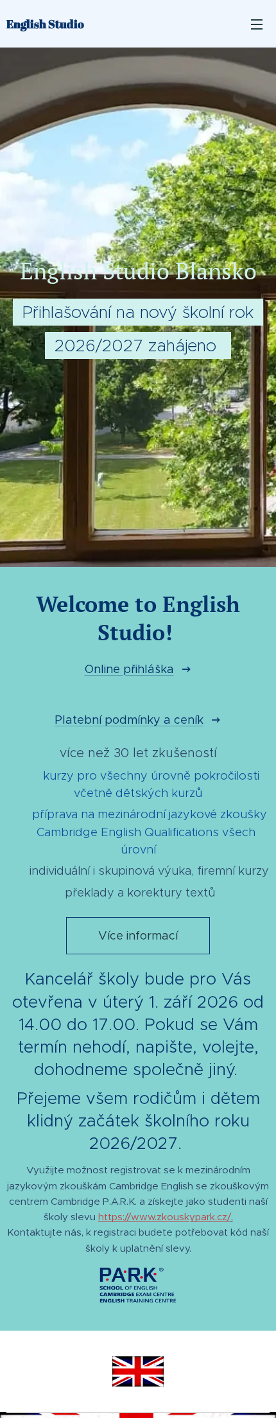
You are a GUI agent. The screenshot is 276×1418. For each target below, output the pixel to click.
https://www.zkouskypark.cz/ (164, 1217)
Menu (257, 24)
